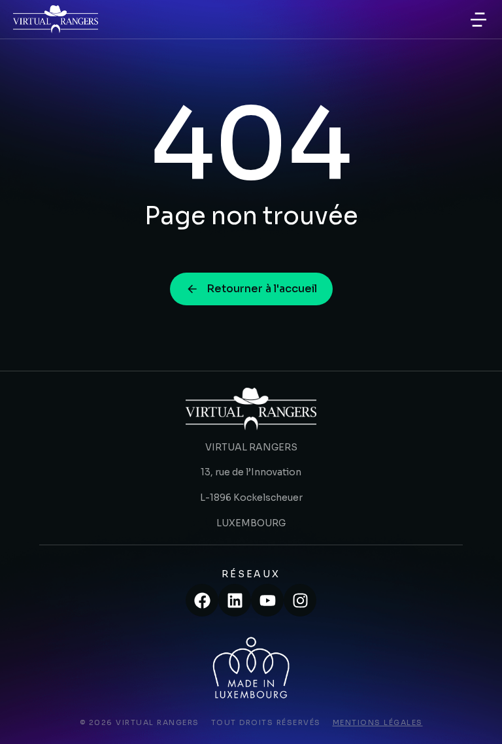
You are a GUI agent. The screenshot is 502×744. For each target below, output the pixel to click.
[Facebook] (202, 600)
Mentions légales (378, 722)
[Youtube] (267, 600)
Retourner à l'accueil (262, 289)
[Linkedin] (234, 600)
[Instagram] (300, 600)
